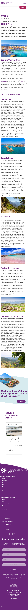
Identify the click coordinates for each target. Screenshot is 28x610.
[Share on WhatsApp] (8, 24)
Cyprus (4, 489)
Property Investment (7, 521)
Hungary (4, 491)
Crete (22, 81)
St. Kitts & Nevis (6, 510)
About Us (7, 527)
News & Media (7, 524)
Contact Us (7, 529)
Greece (4, 478)
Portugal (4, 480)
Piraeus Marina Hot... (11, 440)
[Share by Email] (11, 24)
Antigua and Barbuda (7, 503)
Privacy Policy (14, 598)
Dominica (4, 505)
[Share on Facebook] (2, 24)
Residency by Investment (7, 476)
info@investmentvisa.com (14, 594)
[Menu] (24, 3)
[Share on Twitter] (6, 24)
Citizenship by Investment (7, 497)
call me (22, 7)
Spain (3, 482)
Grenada (4, 508)
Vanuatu (4, 514)
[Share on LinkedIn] (4, 24)
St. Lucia (4, 512)
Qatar (3, 493)
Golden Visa (7, 518)
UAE (3, 495)
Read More (21, 401)
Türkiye (4, 501)
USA (3, 484)
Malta (3, 486)
